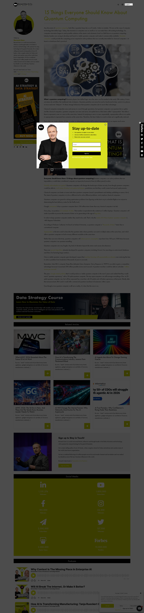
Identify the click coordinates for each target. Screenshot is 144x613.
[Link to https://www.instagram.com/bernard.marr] (142, 147)
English (127, 4)
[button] (105, 125)
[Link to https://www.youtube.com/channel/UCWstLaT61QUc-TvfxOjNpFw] (142, 151)
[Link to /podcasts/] (142, 155)
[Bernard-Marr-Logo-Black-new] (23, 3)
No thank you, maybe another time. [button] (82, 157)
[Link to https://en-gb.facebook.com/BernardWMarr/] (142, 143)
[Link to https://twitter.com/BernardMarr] (142, 139)
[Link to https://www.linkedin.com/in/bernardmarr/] (142, 135)
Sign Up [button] (86, 153)
